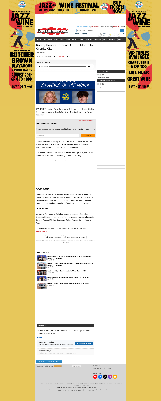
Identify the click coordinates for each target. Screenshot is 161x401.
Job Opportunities (59, 383)
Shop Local (88, 39)
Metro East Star (77, 385)
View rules (39, 337)
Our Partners (68, 383)
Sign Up (84, 33)
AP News (80, 39)
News (50, 39)
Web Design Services (77, 383)
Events (68, 39)
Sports (56, 39)
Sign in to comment (84, 343)
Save (70, 57)
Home (39, 39)
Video (44, 39)
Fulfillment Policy (119, 383)
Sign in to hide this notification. (86, 120)
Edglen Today (86, 385)
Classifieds (97, 39)
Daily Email (95, 27)
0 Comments (60, 57)
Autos (105, 39)
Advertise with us (83, 27)
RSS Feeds (98, 383)
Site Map (92, 383)
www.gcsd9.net (42, 231)
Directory (121, 39)
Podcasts (116, 27)
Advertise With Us (49, 383)
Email (78, 366)
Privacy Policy (110, 383)
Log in (77, 33)
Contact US (86, 383)
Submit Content (106, 27)
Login (74, 366)
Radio (123, 27)
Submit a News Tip (54, 361)
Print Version (41, 361)
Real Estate (112, 39)
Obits (62, 39)
